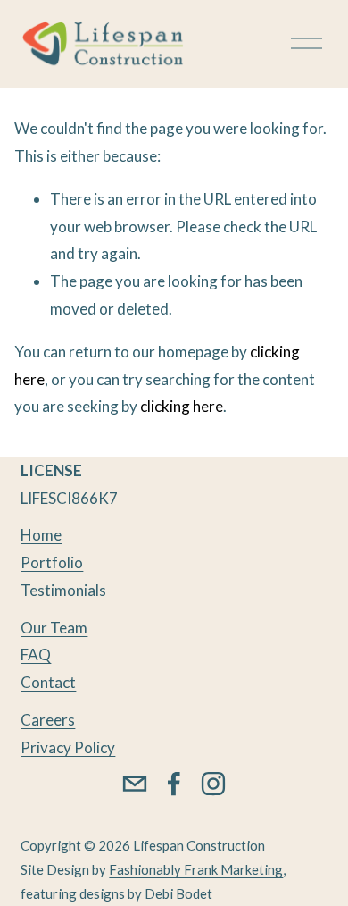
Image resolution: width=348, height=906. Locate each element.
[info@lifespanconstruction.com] (134, 783)
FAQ (36, 654)
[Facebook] (174, 783)
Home (41, 534)
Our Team (54, 627)
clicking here (181, 406)
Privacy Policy (68, 747)
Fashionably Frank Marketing (196, 869)
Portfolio (52, 562)
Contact (48, 682)
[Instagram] (213, 783)
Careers (48, 719)
